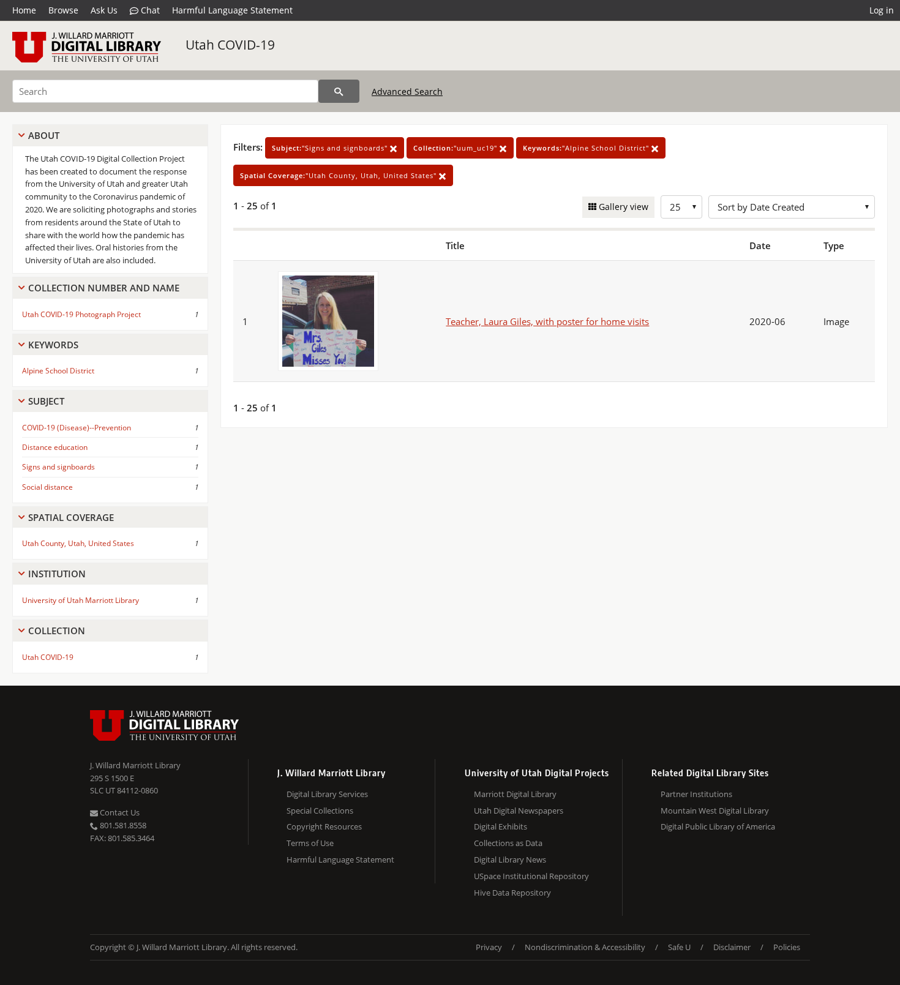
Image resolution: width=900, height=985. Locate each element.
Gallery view (622, 206)
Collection (56, 630)
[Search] (338, 91)
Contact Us (119, 812)
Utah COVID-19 (230, 44)
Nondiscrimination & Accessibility (585, 947)
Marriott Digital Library (515, 794)
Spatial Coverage (71, 517)
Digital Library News (510, 859)
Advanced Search (407, 91)
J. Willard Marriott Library (135, 765)
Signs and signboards (58, 467)
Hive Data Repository (512, 892)
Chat (149, 10)
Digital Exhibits (500, 826)
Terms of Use (310, 842)
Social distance (47, 487)
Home (24, 10)
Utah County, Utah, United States (78, 543)
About (43, 135)
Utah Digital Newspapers (518, 810)
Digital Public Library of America (718, 826)
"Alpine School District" (587, 147)
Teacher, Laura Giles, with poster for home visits (547, 321)
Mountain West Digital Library (715, 810)
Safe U (679, 947)
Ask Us (104, 10)
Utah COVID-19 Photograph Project (81, 314)
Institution (57, 573)
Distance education (55, 447)
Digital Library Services (327, 794)
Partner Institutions (696, 794)
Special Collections (320, 810)
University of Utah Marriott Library (80, 600)
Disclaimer (732, 947)
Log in (881, 10)
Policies (786, 947)
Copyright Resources (324, 826)
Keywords (53, 345)
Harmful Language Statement (232, 10)
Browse (63, 10)
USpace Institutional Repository (531, 876)
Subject (46, 401)
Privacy (489, 947)
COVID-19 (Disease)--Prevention (76, 427)
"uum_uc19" (456, 147)
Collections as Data (508, 842)
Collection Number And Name (103, 288)
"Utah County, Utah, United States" (339, 175)
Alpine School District (58, 370)
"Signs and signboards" (331, 147)
